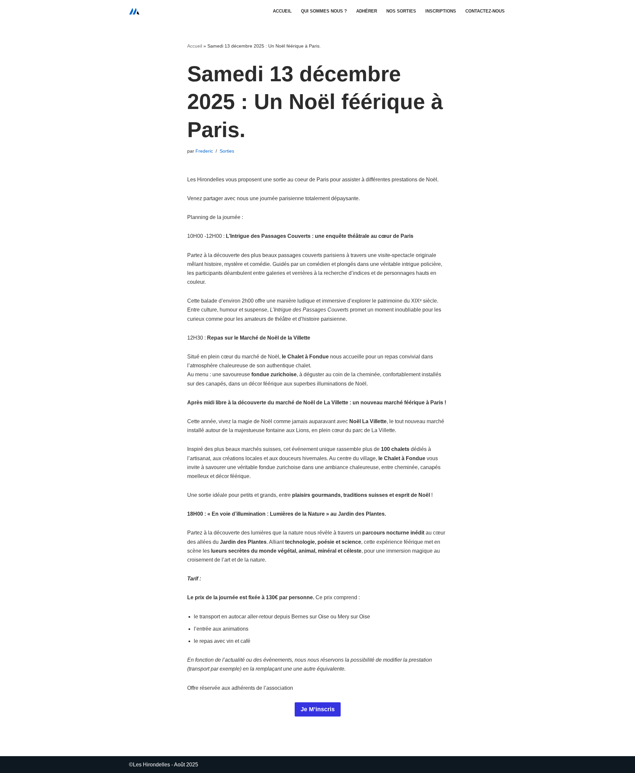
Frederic (204, 151)
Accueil (282, 11)
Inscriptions (440, 11)
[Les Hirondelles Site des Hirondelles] (134, 11)
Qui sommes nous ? (324, 11)
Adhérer (366, 11)
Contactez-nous (485, 11)
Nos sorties (401, 11)
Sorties (227, 151)
